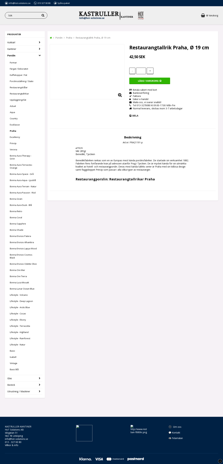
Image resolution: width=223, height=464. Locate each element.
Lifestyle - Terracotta (20, 325)
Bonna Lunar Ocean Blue (22, 288)
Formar (13, 62)
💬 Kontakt (174, 432)
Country (14, 118)
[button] (120, 95)
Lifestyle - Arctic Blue (20, 307)
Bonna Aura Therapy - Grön (21, 157)
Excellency (15, 137)
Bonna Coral (16, 217)
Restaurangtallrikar (19, 93)
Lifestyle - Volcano (19, 294)
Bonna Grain (16, 198)
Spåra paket (63, 3)
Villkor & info (11, 445)
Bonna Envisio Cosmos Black (21, 256)
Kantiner (11, 48)
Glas (9, 378)
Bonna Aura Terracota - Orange (21, 166)
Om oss (174, 426)
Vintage (13, 363)
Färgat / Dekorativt (19, 68)
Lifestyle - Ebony (18, 319)
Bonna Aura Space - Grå (22, 174)
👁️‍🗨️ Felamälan (175, 438)
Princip (13, 143)
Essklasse (15, 124)
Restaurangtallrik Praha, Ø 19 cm (93, 37)
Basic (12, 350)
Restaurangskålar (19, 87)
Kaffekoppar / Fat (18, 75)
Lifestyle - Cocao (18, 313)
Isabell (13, 357)
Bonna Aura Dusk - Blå (21, 205)
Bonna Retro (16, 211)
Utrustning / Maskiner (18, 391)
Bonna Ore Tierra (18, 276)
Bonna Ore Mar (17, 270)
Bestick (11, 384)
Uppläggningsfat (18, 99)
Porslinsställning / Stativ (21, 81)
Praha (13, 130)
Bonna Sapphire (18, 223)
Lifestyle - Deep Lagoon (21, 301)
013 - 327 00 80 (13, 442)
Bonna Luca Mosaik (19, 282)
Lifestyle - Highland (19, 332)
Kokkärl (11, 42)
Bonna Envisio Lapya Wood (23, 248)
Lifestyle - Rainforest (20, 338)
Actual (13, 106)
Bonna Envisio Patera (20, 236)
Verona (13, 149)
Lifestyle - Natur (17, 344)
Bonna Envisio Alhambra (22, 242)
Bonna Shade (16, 229)
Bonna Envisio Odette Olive (23, 263)
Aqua (12, 112)
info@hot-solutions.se (16, 438)
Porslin (11, 55)
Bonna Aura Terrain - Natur (23, 186)
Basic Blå (14, 369)
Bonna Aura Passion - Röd (23, 192)
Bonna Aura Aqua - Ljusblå (23, 180)
